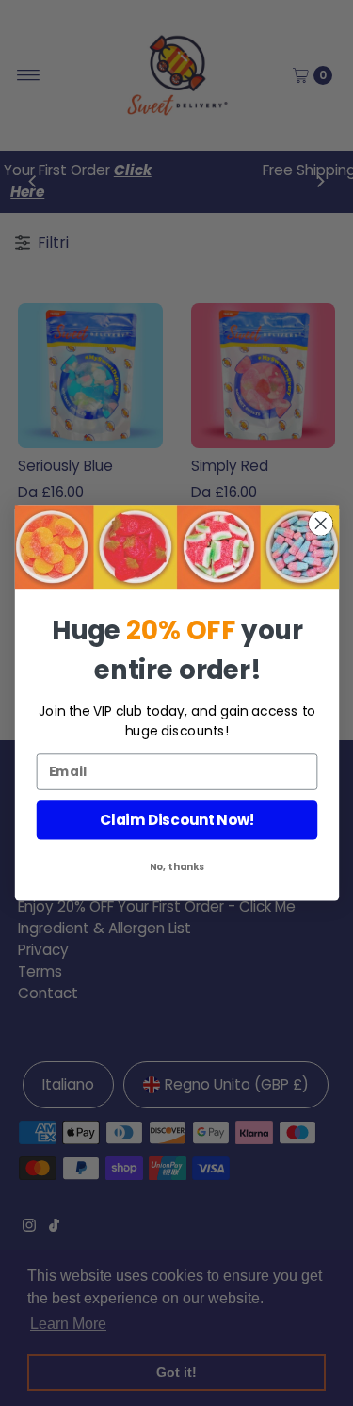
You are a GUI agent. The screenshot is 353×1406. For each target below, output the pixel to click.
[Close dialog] (320, 524)
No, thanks (176, 867)
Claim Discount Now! (176, 820)
